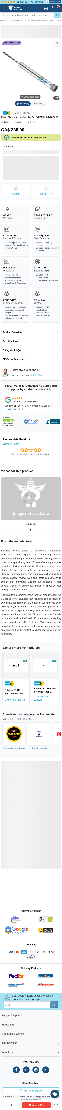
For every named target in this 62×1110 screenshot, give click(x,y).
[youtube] (45, 1069)
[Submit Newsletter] (54, 1004)
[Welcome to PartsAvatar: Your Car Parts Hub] (15, 10)
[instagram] (35, 1069)
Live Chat (37, 375)
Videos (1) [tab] (41, 103)
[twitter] (26, 1069)
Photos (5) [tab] (24, 103)
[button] (46, 8)
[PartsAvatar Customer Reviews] (52, 1)
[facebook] (16, 1069)
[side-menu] (3, 8)
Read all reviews (12, 409)
